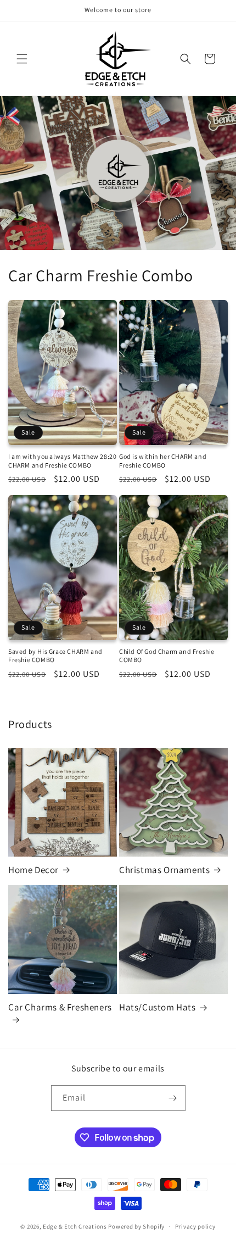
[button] (22, 59)
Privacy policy (195, 1226)
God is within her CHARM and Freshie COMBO (162, 460)
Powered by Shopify (136, 1226)
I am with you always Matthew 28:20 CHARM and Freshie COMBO (62, 460)
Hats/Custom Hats (157, 1007)
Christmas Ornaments (164, 870)
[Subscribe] (173, 1098)
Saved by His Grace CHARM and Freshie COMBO (55, 655)
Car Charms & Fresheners (60, 1007)
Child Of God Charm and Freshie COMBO (167, 655)
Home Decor (33, 870)
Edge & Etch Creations (75, 1226)
